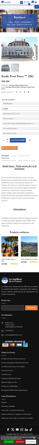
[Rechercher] (36, 7)
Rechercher (31, 308)
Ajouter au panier (18, 140)
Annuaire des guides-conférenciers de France (15, 363)
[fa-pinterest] (24, 92)
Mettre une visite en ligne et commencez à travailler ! (17, 418)
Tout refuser (20, 442)
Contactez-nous (6, 374)
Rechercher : (6, 300)
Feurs (26, 85)
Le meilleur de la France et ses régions (13, 366)
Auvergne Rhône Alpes (16, 85)
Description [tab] (5, 156)
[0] (27, 2)
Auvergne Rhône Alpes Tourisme (15, 87)
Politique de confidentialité (9, 386)
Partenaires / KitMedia (8, 406)
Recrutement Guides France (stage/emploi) (14, 390)
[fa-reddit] (28, 92)
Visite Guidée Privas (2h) (29, 259)
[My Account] (24, 2)
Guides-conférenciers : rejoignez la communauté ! (16, 414)
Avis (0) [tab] (13, 156)
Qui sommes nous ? (7, 370)
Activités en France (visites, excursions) (13, 359)
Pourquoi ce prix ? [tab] (24, 156)
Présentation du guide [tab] (8, 160)
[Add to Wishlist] (29, 140)
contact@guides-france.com (13, 335)
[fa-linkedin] (20, 92)
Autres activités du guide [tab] (26, 160)
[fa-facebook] (12, 92)
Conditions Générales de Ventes (11, 378)
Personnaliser (30, 442)
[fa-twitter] (16, 92)
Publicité (4, 402)
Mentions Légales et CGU (9, 382)
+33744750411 (9, 331)
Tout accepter (8, 442)
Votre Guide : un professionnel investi (12, 410)
